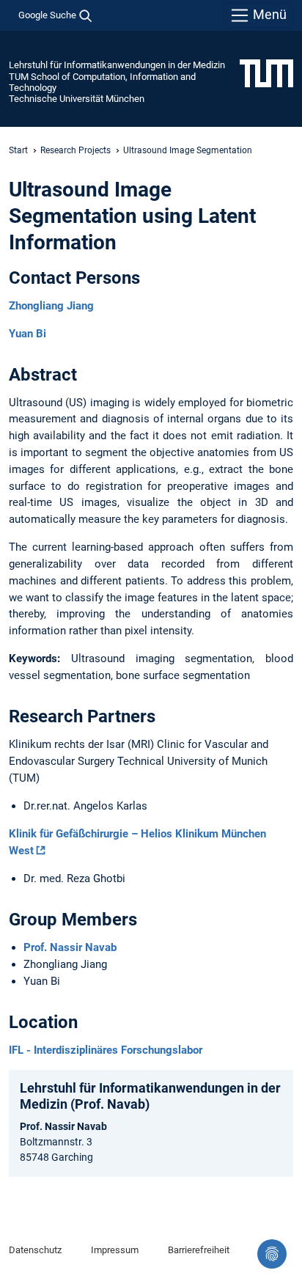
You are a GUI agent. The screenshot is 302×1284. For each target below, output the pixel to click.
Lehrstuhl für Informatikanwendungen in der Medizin (117, 64)
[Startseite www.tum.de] (266, 72)
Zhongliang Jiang (51, 305)
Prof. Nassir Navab (70, 947)
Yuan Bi (27, 333)
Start (18, 150)
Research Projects (75, 150)
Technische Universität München (76, 98)
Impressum (115, 1249)
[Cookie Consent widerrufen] (272, 1254)
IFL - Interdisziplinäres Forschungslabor (105, 1050)
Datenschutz (35, 1249)
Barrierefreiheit (198, 1249)
